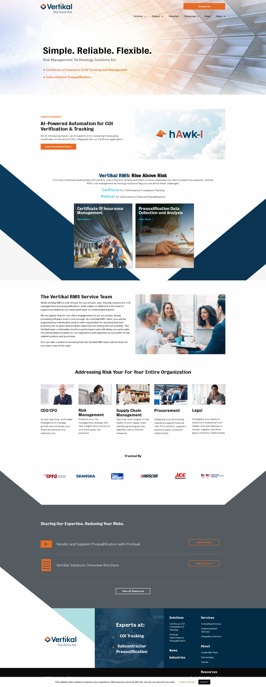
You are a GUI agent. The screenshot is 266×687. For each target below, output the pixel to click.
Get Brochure (204, 563)
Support (156, 16)
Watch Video (204, 542)
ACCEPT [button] (204, 682)
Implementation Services (209, 630)
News (208, 16)
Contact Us (204, 6)
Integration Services (211, 636)
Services (207, 617)
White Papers (194, 43)
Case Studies (194, 25)
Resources (190, 16)
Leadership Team (227, 25)
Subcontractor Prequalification (68, 77)
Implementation (162, 31)
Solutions (138, 16)
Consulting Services (211, 624)
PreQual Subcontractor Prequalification (177, 637)
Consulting (160, 25)
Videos (190, 31)
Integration (160, 37)
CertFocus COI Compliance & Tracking (177, 627)
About (219, 16)
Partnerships (225, 31)
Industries (174, 16)
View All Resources (133, 591)
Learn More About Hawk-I (58, 146)
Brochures (192, 37)
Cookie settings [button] (187, 681)
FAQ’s (143, 47)
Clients (222, 37)
